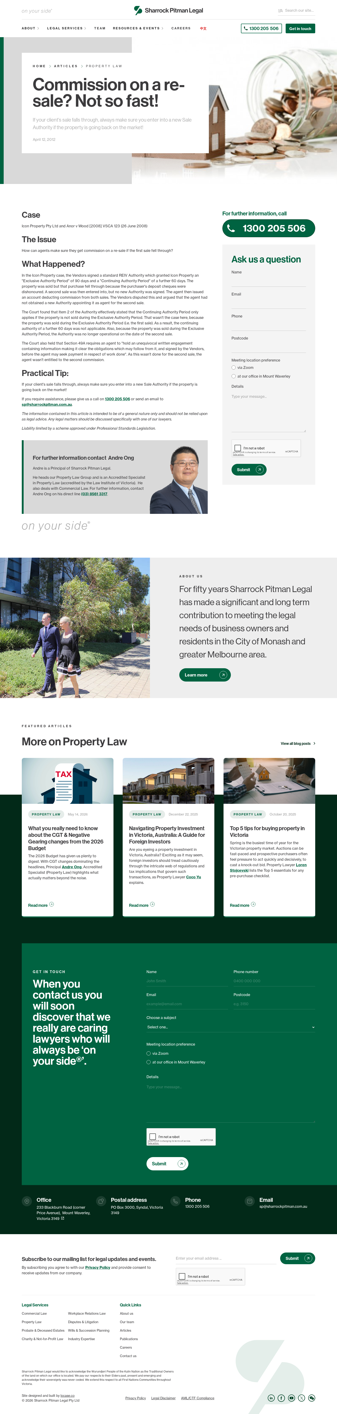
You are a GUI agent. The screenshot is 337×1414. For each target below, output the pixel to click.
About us (126, 1313)
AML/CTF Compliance (197, 1398)
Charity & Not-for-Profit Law (42, 1339)
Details (237, 386)
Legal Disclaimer (163, 1398)
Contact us (128, 1356)
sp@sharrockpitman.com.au (47, 404)
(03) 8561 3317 (94, 494)
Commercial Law (34, 1313)
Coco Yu (193, 877)
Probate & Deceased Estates (43, 1330)
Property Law (31, 1322)
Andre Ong (72, 867)
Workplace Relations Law (87, 1313)
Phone (237, 316)
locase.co (68, 1396)
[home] (168, 10)
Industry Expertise (81, 1339)
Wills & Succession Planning (88, 1330)
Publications (129, 1339)
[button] (31, 28)
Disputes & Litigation (83, 1322)
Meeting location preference (256, 360)
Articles (125, 1330)
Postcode (240, 338)
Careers (126, 1347)
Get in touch (300, 28)
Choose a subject (161, 1017)
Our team (127, 1322)
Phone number (246, 971)
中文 (203, 28)
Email (236, 294)
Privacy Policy (135, 1398)
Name (237, 272)
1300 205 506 (117, 399)
